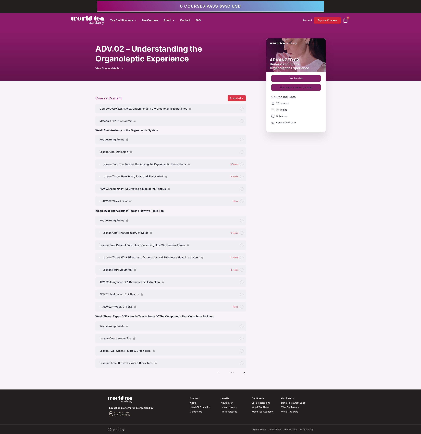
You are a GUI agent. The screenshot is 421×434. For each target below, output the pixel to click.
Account (307, 20)
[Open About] (173, 20)
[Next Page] (244, 373)
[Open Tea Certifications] (135, 20)
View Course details (107, 68)
